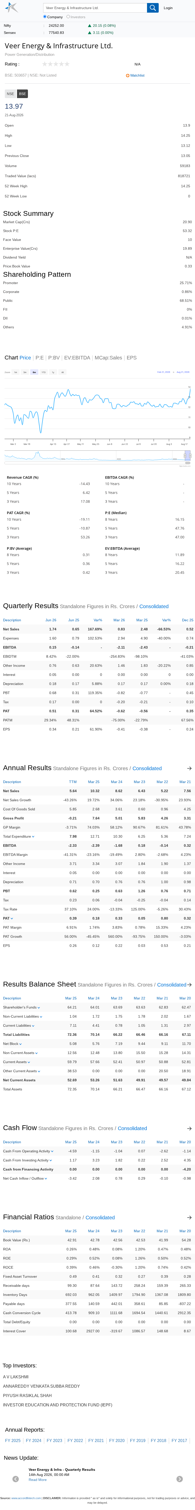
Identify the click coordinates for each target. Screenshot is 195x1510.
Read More (38, 1480)
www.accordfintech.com (26, 1498)
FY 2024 (33, 1440)
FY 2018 (158, 1440)
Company (55, 17)
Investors (78, 17)
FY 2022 (75, 1440)
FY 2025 (13, 1440)
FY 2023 (54, 1440)
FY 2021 (96, 1440)
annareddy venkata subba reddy (41, 1386)
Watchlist (137, 75)
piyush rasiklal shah (27, 1395)
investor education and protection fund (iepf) (57, 1405)
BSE (22, 94)
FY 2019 (137, 1440)
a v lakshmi (15, 1377)
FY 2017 (179, 1440)
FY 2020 (117, 1440)
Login (168, 8)
